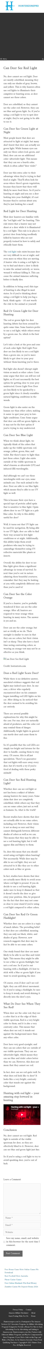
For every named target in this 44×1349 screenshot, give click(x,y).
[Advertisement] (22, 34)
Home (33, 1316)
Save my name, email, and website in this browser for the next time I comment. (23, 1242)
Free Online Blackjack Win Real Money (21, 1283)
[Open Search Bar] (43, 59)
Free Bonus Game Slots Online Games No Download (22, 1271)
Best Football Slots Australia (16, 1276)
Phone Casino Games (13, 1279)
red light (12, 252)
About (33, 1313)
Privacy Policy (18, 1309)
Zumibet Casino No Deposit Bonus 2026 (21, 1287)
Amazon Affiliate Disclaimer (18, 1313)
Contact (28, 1309)
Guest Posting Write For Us (18, 1316)
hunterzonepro (28, 5)
